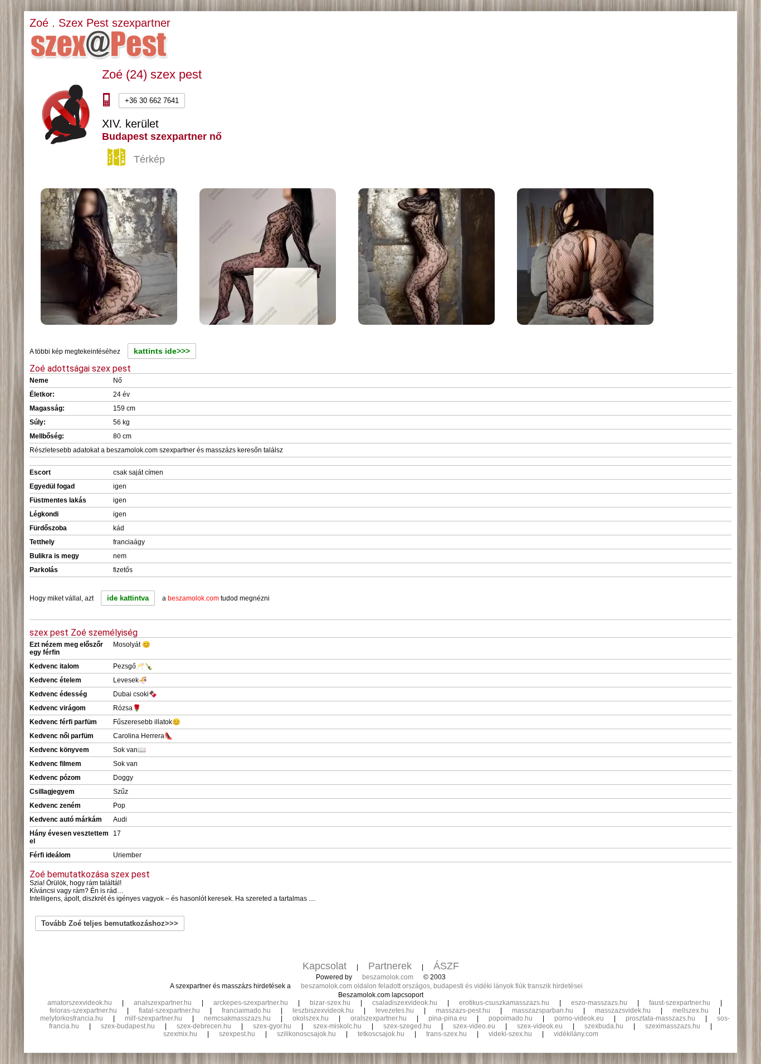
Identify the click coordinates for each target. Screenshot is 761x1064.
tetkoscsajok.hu (381, 1034)
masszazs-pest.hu (463, 1010)
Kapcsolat (325, 966)
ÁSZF (446, 966)
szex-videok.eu (540, 1026)
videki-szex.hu (510, 1034)
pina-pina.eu (447, 1018)
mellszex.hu (690, 1010)
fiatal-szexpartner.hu (169, 1010)
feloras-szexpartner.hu (83, 1010)
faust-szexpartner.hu (679, 1003)
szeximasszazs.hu (672, 1026)
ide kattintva (128, 598)
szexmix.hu (180, 1034)
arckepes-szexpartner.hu (250, 1003)
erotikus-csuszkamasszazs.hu (504, 1003)
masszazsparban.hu (542, 1010)
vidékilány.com (576, 1034)
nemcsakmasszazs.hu (237, 1018)
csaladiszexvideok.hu (404, 1003)
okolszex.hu (310, 1018)
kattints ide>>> (162, 350)
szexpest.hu (237, 1034)
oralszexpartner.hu (378, 1018)
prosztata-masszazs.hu (660, 1018)
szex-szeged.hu (407, 1026)
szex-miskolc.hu (337, 1026)
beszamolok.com (387, 977)
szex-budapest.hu (128, 1026)
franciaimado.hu (246, 1010)
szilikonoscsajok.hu (306, 1034)
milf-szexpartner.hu (153, 1018)
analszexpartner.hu (163, 1003)
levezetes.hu (394, 1010)
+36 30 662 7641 (152, 100)
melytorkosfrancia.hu (71, 1018)
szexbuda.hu (603, 1026)
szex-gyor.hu (272, 1026)
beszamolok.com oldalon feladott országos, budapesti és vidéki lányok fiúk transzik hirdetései (442, 986)
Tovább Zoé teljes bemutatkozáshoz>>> (109, 923)
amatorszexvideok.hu (79, 1003)
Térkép (149, 159)
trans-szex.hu (446, 1034)
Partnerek (390, 966)
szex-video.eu (474, 1026)
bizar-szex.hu (330, 1003)
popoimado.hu (511, 1018)
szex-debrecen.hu (204, 1026)
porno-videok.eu (579, 1018)
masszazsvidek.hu (623, 1010)
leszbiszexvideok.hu (323, 1010)
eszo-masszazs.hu (599, 1003)
